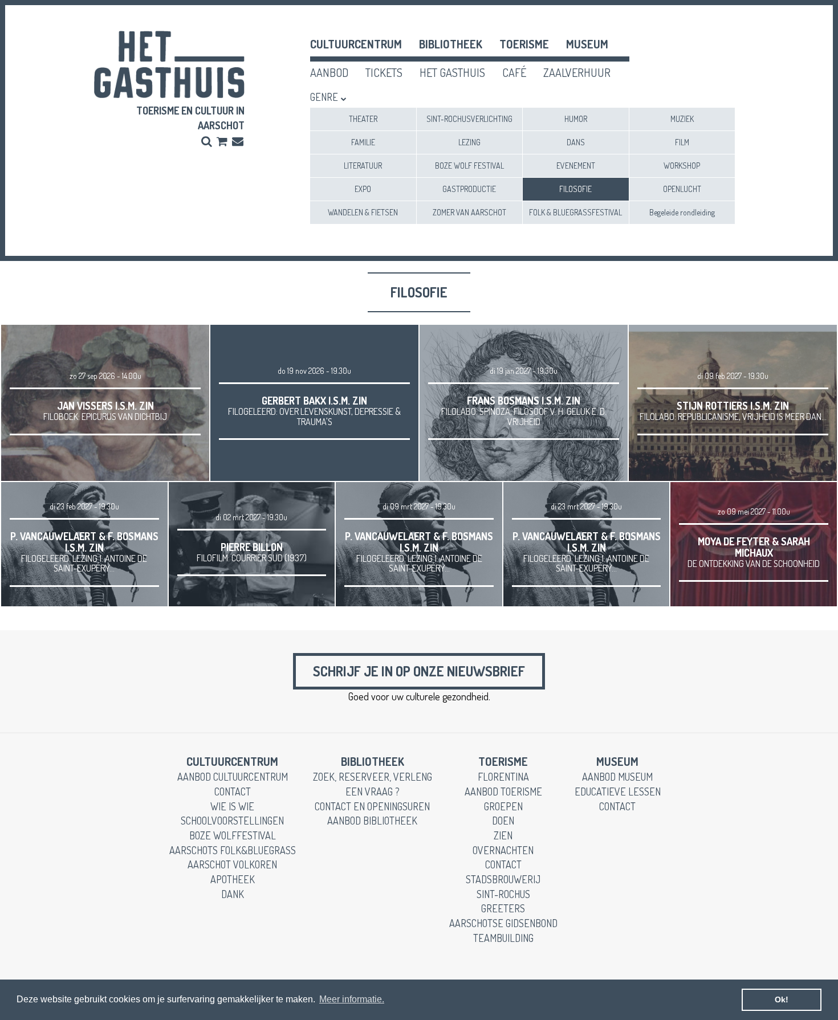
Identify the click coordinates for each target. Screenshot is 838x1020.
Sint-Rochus (503, 894)
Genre (324, 97)
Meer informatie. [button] (351, 999)
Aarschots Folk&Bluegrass (232, 850)
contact (232, 791)
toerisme (524, 43)
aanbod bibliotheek (372, 820)
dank (232, 894)
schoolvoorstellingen (232, 820)
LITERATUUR (363, 165)
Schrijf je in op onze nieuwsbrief (419, 671)
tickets (383, 72)
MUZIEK (682, 119)
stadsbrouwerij (503, 879)
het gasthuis (452, 72)
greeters (503, 908)
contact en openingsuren (372, 806)
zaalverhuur (577, 72)
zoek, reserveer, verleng (372, 776)
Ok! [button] (781, 999)
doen (503, 820)
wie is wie (232, 806)
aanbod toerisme (503, 791)
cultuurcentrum (356, 43)
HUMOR (575, 119)
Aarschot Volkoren (232, 864)
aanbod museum (617, 776)
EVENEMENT (575, 165)
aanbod (329, 72)
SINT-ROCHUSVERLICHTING (469, 119)
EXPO (363, 189)
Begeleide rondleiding (682, 212)
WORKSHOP (682, 165)
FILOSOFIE (575, 189)
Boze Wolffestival (232, 835)
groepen (503, 806)
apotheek (232, 879)
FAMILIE (363, 142)
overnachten (503, 850)
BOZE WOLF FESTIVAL (469, 165)
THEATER (363, 119)
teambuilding (503, 938)
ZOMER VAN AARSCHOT (469, 212)
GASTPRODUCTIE (469, 189)
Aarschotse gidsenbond (503, 923)
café (514, 72)
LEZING (469, 142)
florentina (503, 776)
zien (503, 835)
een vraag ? (372, 791)
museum (587, 43)
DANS (576, 142)
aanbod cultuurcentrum (232, 776)
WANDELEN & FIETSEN (363, 212)
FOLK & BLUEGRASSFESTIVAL (575, 212)
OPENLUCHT (682, 189)
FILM (682, 142)
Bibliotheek (450, 43)
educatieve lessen (618, 791)
